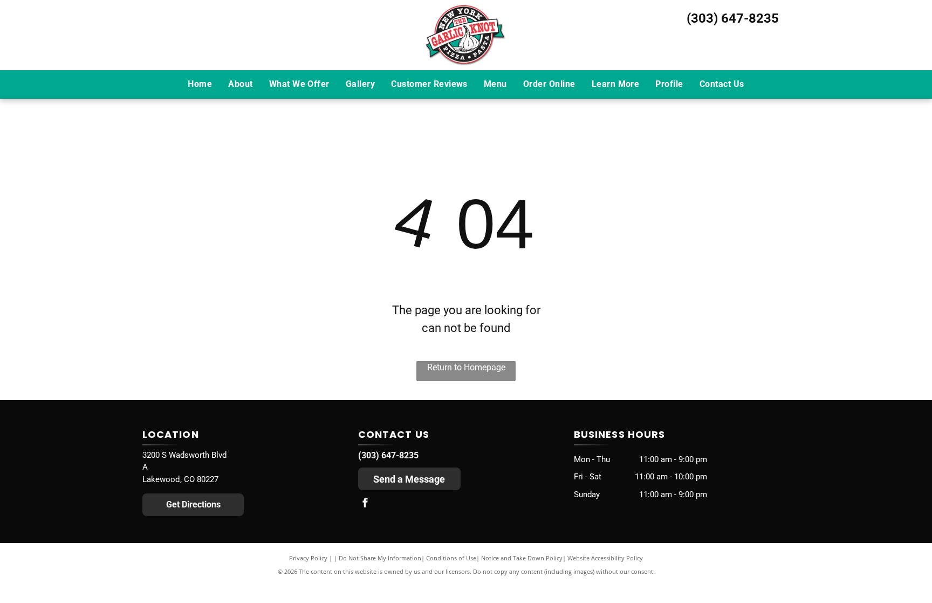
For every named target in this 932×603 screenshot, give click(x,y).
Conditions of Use (451, 558)
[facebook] (365, 504)
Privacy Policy (308, 558)
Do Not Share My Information (380, 558)
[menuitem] (200, 84)
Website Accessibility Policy (605, 558)
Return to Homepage (466, 367)
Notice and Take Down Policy (522, 558)
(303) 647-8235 (733, 18)
